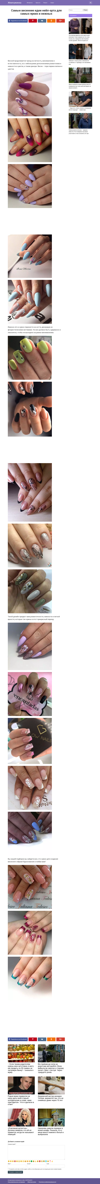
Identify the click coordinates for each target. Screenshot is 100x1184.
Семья (52, 2)
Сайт (48, 1163)
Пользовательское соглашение (16, 1182)
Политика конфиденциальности (47, 1182)
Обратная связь (32, 1182)
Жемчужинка (14, 2)
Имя (9, 1163)
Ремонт (45, 2)
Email (29, 1163)
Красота (38, 2)
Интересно (30, 2)
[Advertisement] (30, 41)
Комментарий (12, 1144)
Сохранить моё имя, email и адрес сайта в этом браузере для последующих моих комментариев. (35, 1169)
